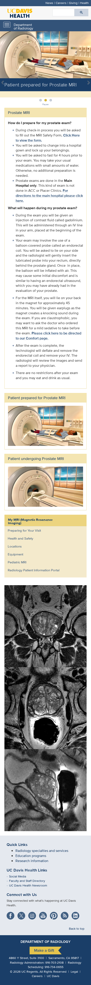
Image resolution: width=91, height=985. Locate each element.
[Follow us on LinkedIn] (77, 914)
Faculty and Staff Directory (30, 880)
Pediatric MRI (17, 562)
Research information (31, 860)
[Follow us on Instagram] (33, 914)
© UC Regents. (24, 971)
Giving (73, 2)
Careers (61, 2)
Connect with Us (22, 894)
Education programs (30, 855)
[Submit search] (81, 12)
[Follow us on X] (22, 914)
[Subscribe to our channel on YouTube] (44, 914)
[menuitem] (42, 530)
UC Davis (53, 976)
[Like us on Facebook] (12, 914)
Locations (15, 546)
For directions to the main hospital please (45, 193)
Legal (74, 971)
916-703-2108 (54, 962)
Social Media (20, 876)
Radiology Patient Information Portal (33, 570)
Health (84, 2)
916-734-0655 (54, 967)
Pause (45, 104)
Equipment (15, 554)
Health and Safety (20, 538)
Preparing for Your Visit (24, 530)
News (49, 2)
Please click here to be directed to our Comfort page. (48, 336)
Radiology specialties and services (41, 850)
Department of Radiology (23, 26)
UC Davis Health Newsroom (31, 885)
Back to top (76, 928)
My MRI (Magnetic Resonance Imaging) (30, 521)
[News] (66, 914)
